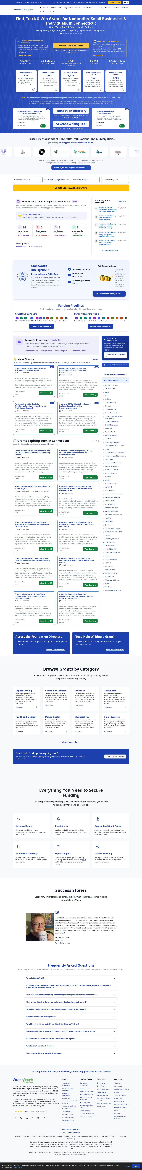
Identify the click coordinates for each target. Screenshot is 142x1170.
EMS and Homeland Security (114, 446)
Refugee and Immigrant (113, 528)
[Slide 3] (61, 941)
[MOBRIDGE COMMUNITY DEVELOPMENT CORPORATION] (120, 152)
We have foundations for (114, 375)
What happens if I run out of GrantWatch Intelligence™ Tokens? (52, 1021)
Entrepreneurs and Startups (114, 452)
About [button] (51, 12)
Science (107, 535)
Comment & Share (78, 350)
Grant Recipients (35, 246)
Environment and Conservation (115, 456)
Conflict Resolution (111, 425)
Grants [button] (45, 8)
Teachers (108, 563)
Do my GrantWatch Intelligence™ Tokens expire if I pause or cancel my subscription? (61, 1029)
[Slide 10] (87, 941)
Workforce (108, 587)
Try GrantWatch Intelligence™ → (109, 294)
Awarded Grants (68, 1118)
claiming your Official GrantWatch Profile (76, 142)
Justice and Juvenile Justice (114, 494)
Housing (108, 480)
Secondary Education (112, 539)
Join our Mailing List (104, 1101)
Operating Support (111, 511)
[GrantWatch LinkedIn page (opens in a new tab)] (27, 1115)
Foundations (21, 246)
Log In (125, 2)
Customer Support (36, 2)
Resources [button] (101, 1077)
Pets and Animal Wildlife (113, 515)
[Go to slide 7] (76, 33)
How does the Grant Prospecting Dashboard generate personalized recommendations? (62, 992)
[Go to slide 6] (73, 33)
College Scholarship (112, 413)
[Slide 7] (76, 941)
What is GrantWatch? (35, 975)
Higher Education (111, 473)
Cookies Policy (119, 1099)
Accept (136, 1166)
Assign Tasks (46, 350)
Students (108, 556)
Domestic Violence (111, 435)
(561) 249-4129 (17, 2)
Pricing (101, 8)
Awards (107, 392)
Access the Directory (55, 649)
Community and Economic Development (114, 417)
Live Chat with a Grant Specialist (117, 365)
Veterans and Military (112, 580)
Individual (108, 487)
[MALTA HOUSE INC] (101, 152)
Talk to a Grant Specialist (115, 756)
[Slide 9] (84, 941)
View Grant (44, 393)
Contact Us (118, 1083)
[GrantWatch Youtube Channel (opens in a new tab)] (32, 1115)
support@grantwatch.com (71, 1127)
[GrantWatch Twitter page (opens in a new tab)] (21, 1115)
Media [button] (107, 8)
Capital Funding (110, 402)
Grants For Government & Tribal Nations (69, 1098)
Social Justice (109, 546)
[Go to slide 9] (81, 33)
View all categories (70, 742)
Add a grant (102, 2)
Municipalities (110, 504)
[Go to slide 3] (66, 33)
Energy (107, 449)
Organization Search (87, 1089)
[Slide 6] (72, 941)
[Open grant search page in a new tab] (98, 441)
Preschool (108, 518)
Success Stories (102, 1093)
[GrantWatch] (23, 10)
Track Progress (61, 350)
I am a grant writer (79, 2)
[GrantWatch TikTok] (71, 2)
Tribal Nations (109, 577)
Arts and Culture (110, 389)
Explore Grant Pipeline (41, 326)
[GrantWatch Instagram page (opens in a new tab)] (38, 1115)
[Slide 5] (69, 941)
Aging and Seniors (111, 385)
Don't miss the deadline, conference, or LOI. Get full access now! (35, 444)
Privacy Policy (118, 1096)
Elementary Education (112, 442)
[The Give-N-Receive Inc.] (82, 152)
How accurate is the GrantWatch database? (44, 1051)
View (43, 126)
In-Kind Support (110, 483)
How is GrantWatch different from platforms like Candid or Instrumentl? (56, 999)
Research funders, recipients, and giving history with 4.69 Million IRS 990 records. (71, 116)
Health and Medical (111, 470)
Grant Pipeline (85, 1100)
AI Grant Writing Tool (89, 8)
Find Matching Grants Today (71, 45)
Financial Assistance (112, 466)
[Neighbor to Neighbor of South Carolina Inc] (44, 152)
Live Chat (26, 2)
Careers (117, 1111)
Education (108, 439)
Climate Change (110, 409)
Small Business (110, 542)
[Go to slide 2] (63, 33)
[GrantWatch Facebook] (54, 2)
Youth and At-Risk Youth (113, 590)
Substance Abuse (111, 559)
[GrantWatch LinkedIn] (61, 2)
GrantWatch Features (121, 1087)
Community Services (112, 421)
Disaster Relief (110, 432)
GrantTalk (124, 8)
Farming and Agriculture (113, 463)
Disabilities (108, 428)
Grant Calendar (85, 1108)
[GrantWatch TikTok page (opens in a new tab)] (44, 1115)
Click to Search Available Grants (71, 187)
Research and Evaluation (113, 532)
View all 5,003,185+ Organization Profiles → (71, 168)
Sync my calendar (111, 251)
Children (108, 406)
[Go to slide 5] (71, 33)
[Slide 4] (65, 941)
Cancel (127, 1166)
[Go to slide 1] (61, 33)
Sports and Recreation (112, 552)
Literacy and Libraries (112, 497)
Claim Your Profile (86, 1114)
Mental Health (110, 501)
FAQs (80, 757)
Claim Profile (98, 55)
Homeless (108, 477)
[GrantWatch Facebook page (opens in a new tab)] (15, 1115)
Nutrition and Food (111, 508)
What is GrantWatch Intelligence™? (41, 1014)
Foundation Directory (71, 111)
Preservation (109, 521)
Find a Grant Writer (115, 649)
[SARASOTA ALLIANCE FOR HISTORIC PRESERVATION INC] (25, 152)
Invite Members (31, 350)
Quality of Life (109, 525)
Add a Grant (101, 1090)
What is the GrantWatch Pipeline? (40, 1043)
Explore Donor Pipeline (100, 326)
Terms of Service (120, 1093)
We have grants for (112, 380)
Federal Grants (67, 1112)
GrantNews (44, 12)
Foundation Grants (68, 1115)
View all (121, 201)
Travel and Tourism (111, 573)
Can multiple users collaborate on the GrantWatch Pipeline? (51, 1036)
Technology (109, 566)
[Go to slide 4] (68, 33)
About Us (117, 1080)
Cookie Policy (17, 1167)
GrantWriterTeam (103, 1087)
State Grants (66, 1109)
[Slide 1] (54, 941)
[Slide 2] (57, 941)
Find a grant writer (92, 2)
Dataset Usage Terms (121, 1102)
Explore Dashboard (25, 55)
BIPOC (107, 396)
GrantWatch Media (120, 1105)
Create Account (114, 2)
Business (108, 399)
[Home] (40, 8)
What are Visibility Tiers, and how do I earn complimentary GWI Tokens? (56, 1007)
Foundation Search (86, 1092)
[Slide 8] (80, 941)
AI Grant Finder (56, 8)
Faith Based (109, 459)
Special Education (111, 549)
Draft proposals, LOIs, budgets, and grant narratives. (68, 128)
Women (107, 583)
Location (116, 8)
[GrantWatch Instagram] (68, 2)
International (109, 490)
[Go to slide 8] (78, 33)
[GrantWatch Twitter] (58, 2)
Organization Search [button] (71, 8)
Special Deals (101, 1104)
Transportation (110, 570)
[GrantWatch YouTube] (64, 2)
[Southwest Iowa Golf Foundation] (63, 152)
